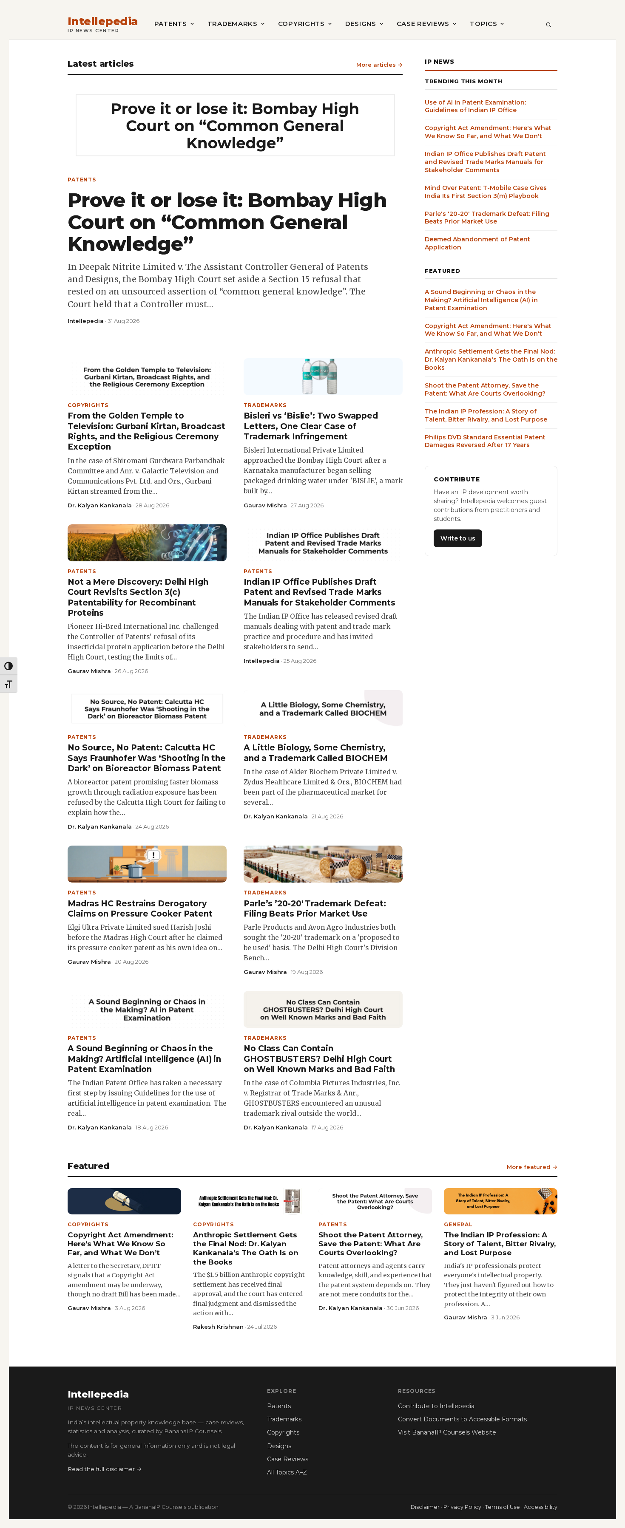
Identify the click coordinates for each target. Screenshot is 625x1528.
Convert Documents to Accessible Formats (462, 1419)
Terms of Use (502, 1507)
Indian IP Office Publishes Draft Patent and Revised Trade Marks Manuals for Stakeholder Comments (319, 592)
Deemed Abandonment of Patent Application (477, 243)
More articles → (379, 64)
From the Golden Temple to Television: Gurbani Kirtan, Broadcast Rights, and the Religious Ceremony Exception (146, 431)
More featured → (532, 1166)
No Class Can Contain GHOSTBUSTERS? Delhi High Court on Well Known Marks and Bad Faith (319, 1059)
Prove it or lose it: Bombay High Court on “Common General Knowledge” (227, 222)
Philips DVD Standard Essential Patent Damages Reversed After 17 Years (485, 441)
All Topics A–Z (287, 1472)
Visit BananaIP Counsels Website (447, 1432)
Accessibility (540, 1507)
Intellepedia (103, 21)
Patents (170, 24)
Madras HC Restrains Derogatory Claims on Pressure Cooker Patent (140, 909)
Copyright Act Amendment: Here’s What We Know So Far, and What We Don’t (120, 1244)
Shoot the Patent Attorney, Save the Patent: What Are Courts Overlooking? (485, 389)
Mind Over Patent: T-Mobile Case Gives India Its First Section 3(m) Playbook (486, 191)
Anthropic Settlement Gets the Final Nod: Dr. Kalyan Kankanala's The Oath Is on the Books (491, 359)
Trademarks (232, 24)
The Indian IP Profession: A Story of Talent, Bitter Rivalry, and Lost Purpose (486, 415)
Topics (483, 24)
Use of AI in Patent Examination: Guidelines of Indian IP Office (475, 106)
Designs (360, 24)
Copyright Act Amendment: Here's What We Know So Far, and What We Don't (488, 132)
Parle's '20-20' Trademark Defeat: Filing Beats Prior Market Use (487, 217)
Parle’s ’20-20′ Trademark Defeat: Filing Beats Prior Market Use (315, 909)
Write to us (457, 538)
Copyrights (301, 24)
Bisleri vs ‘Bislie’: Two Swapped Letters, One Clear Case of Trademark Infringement (311, 426)
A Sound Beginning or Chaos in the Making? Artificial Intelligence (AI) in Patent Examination (144, 1059)
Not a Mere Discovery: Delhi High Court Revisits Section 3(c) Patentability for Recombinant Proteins (138, 597)
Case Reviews (423, 24)
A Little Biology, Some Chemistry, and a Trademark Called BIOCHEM (316, 753)
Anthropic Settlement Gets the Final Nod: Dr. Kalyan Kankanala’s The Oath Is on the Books (245, 1248)
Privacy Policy (462, 1507)
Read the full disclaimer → (105, 1469)
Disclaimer (425, 1507)
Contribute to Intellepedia (436, 1406)
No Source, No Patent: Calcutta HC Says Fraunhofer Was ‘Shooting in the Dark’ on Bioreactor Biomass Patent (147, 758)
